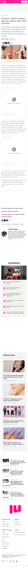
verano (21, 224)
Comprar (24, 1)
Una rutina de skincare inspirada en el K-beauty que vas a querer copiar (13, 377)
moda (3, 224)
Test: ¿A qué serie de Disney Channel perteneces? (13, 288)
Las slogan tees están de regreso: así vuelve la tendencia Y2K (17, 462)
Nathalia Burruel (14, 424)
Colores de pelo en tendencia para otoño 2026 (15, 301)
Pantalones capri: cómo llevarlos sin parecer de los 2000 (13, 421)
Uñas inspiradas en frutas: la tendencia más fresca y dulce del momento (13, 495)
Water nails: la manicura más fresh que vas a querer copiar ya (13, 443)
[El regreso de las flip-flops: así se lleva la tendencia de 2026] (6, 471)
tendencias (15, 224)
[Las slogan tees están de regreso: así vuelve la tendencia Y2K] (6, 460)
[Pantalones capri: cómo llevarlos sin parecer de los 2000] (14, 411)
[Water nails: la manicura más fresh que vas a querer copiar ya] (14, 433)
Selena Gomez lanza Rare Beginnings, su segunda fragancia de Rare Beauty (13, 483)
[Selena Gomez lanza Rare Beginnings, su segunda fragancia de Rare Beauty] (6, 481)
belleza (8, 224)
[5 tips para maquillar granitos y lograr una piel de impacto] (14, 389)
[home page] (4, 2)
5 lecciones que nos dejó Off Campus (13, 282)
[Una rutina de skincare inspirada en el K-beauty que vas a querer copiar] (14, 366)
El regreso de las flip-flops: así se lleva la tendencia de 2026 (16, 472)
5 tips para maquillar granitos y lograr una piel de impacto (13, 399)
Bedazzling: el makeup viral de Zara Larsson (15, 307)
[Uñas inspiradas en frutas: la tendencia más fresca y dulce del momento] (6, 492)
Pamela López (12, 39)
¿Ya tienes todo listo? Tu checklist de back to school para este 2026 (15, 312)
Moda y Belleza (4, 15)
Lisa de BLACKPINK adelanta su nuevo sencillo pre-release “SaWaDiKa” (14, 295)
